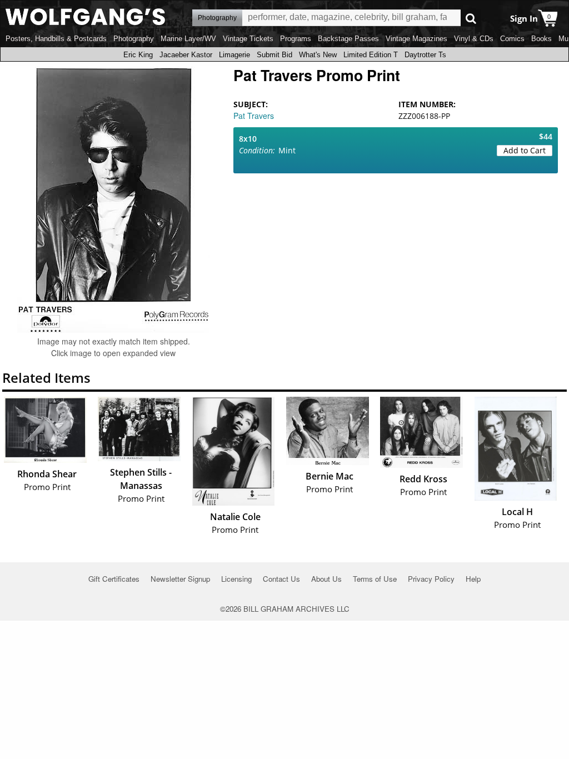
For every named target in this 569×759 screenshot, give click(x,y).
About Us (326, 578)
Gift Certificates (113, 578)
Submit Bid (274, 55)
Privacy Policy (431, 578)
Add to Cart (524, 150)
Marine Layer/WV (188, 38)
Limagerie (234, 55)
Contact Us (281, 578)
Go (471, 18)
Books (541, 38)
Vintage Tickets (248, 38)
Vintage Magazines (416, 38)
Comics (512, 38)
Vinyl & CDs (473, 38)
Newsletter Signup (180, 578)
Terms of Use (375, 578)
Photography (133, 38)
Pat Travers (253, 115)
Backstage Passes (348, 38)
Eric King (138, 55)
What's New (318, 55)
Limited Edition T (370, 55)
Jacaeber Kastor (185, 55)
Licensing (236, 578)
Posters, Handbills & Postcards (56, 38)
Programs (295, 38)
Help (473, 578)
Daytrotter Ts (425, 55)
